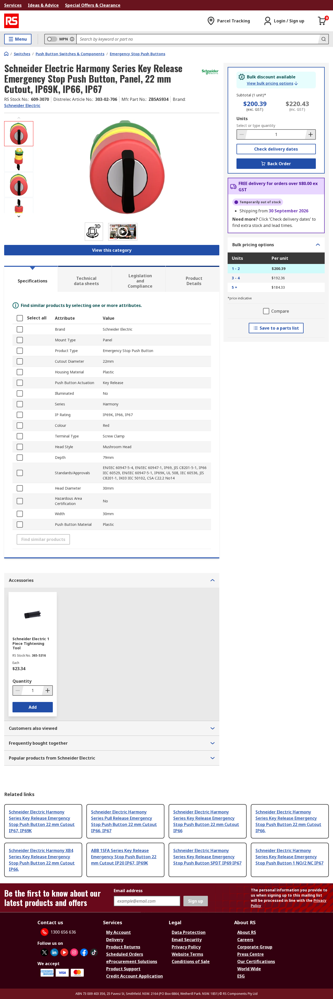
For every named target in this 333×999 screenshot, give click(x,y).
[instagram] (74, 952)
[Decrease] (242, 134)
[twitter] (44, 952)
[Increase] (310, 134)
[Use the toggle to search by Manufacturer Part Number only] (72, 39)
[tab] (31, 279)
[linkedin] (54, 952)
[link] (272, 83)
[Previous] (18, 118)
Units (242, 118)
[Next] (18, 216)
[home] (6, 54)
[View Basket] (322, 21)
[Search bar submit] (323, 39)
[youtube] (64, 952)
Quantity (21, 681)
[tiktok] (94, 952)
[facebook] (84, 952)
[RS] (11, 21)
